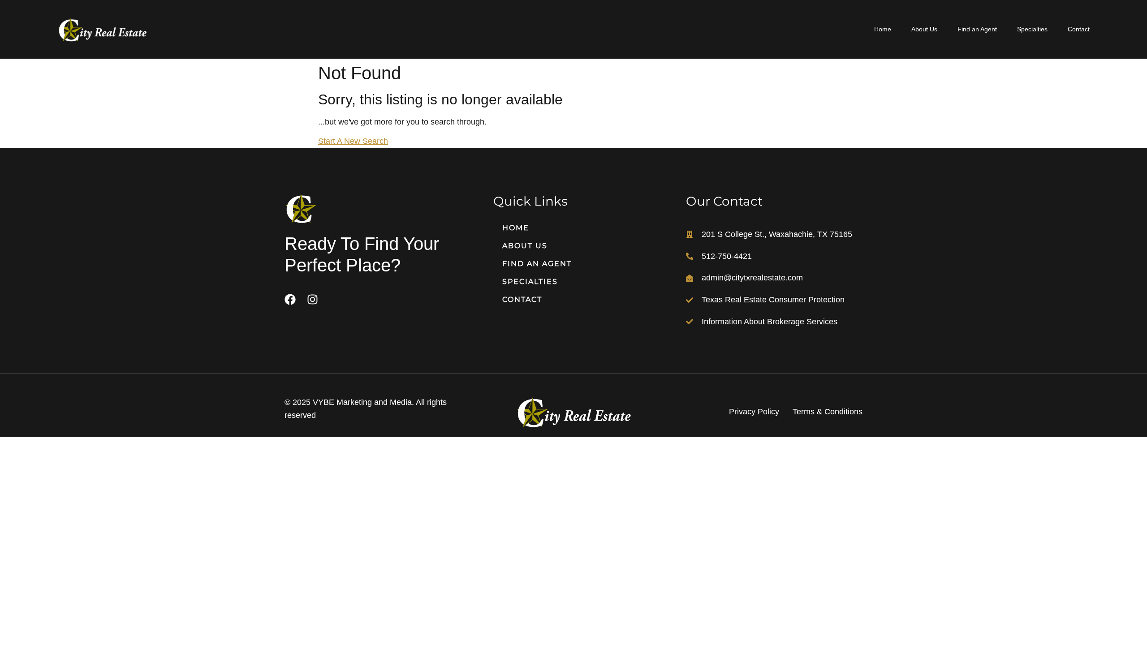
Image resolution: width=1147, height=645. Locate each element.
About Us (924, 29)
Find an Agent (977, 29)
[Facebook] (290, 299)
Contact (1079, 29)
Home (882, 29)
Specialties (1032, 29)
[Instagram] (312, 299)
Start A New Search (353, 141)
